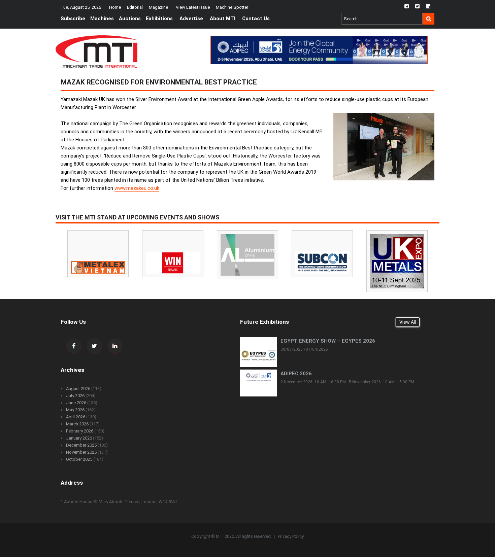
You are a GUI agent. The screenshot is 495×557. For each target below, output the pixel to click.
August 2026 (78, 388)
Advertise (191, 18)
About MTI (222, 18)
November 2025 (81, 452)
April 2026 (75, 416)
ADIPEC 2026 (296, 374)
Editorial (135, 7)
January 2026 (79, 438)
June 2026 (76, 402)
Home (115, 7)
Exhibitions (159, 18)
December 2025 (81, 445)
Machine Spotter (232, 7)
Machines (102, 18)
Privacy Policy (291, 536)
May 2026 (75, 409)
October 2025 (79, 459)
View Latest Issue (193, 7)
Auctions (130, 18)
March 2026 (77, 423)
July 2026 (75, 395)
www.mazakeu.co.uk (136, 188)
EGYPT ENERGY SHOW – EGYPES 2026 (327, 341)
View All (407, 322)
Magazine (158, 7)
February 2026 (79, 430)
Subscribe (73, 18)
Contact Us (256, 18)
